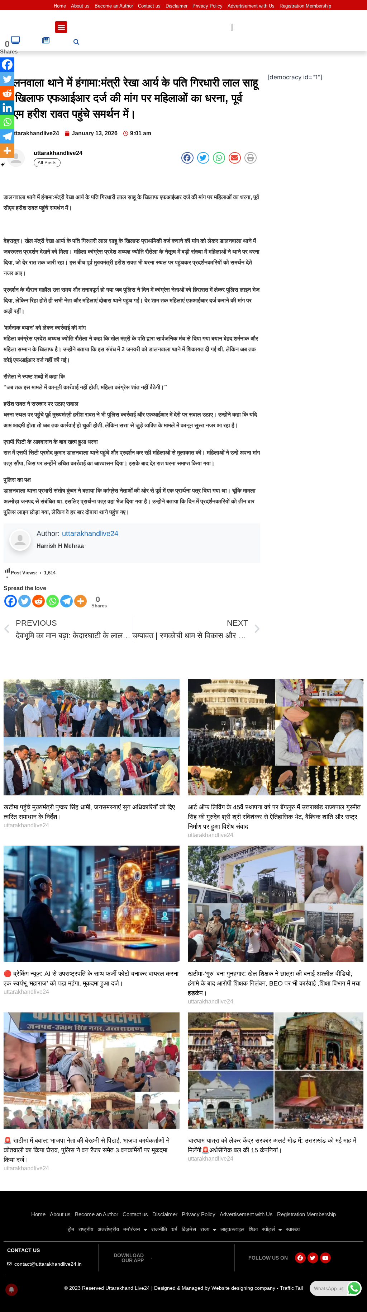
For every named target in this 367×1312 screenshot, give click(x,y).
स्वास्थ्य (293, 1229)
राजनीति (159, 1229)
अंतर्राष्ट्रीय (108, 1229)
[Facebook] (10, 601)
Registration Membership (305, 6)
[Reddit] (38, 601)
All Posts (47, 162)
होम (71, 1229)
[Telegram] (66, 601)
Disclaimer (176, 6)
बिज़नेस (189, 1229)
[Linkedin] (7, 107)
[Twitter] (24, 601)
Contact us (149, 6)
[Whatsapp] (52, 601)
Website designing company (243, 1288)
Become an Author (114, 6)
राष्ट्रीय (85, 1229)
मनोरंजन (131, 1229)
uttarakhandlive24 (90, 533)
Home (60, 6)
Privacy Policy (207, 6)
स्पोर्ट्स (268, 1229)
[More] (80, 601)
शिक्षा (253, 1229)
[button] (61, 27)
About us (80, 6)
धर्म (174, 1229)
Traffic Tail (291, 1288)
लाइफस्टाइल (232, 1229)
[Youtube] (325, 1257)
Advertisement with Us (251, 6)
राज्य (204, 1229)
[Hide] (3, 165)
